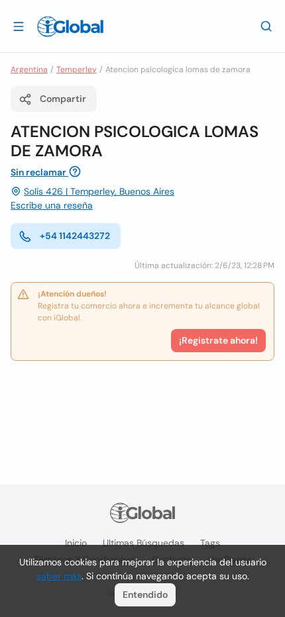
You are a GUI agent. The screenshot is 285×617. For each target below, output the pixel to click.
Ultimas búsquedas (143, 543)
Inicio (76, 543)
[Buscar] (266, 26)
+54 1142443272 (75, 236)
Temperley (76, 69)
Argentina (29, 69)
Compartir (63, 99)
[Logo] (70, 26)
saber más (59, 576)
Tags (210, 543)
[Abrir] (18, 26)
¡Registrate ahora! (218, 340)
